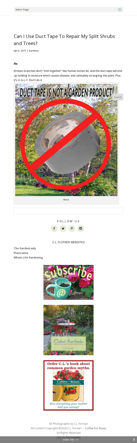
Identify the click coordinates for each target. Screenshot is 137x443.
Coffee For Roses (95, 428)
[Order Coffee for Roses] (68, 385)
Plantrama (21, 253)
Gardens (34, 50)
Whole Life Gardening (28, 257)
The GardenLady (25, 248)
